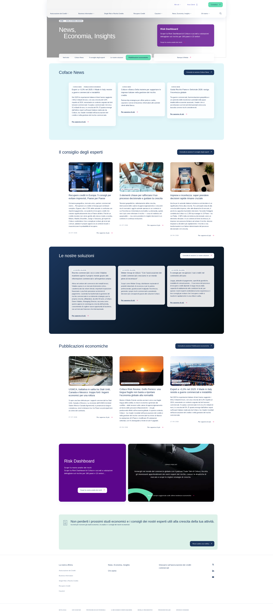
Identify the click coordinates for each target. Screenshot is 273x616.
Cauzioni (62, 591)
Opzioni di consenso (182, 610)
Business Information (66, 576)
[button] (59, 13)
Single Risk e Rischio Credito (68, 581)
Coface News (79, 57)
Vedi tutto (66, 57)
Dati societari (76, 610)
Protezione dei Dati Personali (95, 610)
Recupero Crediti (64, 586)
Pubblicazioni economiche (138, 57)
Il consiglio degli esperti (97, 57)
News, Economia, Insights (119, 565)
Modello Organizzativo (145, 610)
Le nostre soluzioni (116, 57)
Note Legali (62, 610)
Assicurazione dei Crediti (67, 570)
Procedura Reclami (164, 610)
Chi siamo (112, 571)
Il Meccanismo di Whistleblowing (121, 610)
